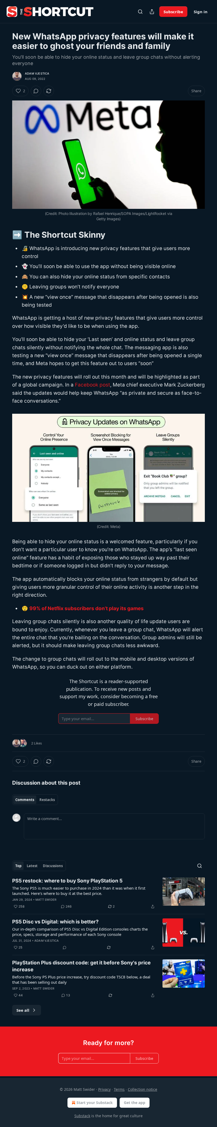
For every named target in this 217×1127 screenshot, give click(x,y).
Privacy (104, 1089)
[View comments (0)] (36, 91)
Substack (82, 1115)
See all (22, 1010)
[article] (108, 893)
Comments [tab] (24, 799)
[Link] (5, 234)
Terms (119, 1089)
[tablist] (35, 799)
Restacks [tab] (47, 799)
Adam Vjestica (37, 73)
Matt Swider (45, 899)
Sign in (200, 11)
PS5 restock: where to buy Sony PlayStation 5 (67, 881)
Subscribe (173, 11)
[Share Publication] (152, 11)
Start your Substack (94, 1102)
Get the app (134, 1102)
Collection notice (142, 1089)
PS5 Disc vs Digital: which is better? (55, 922)
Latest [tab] (32, 865)
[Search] (140, 11)
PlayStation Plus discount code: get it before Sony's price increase (81, 966)
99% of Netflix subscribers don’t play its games (86, 608)
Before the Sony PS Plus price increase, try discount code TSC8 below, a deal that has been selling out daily (81, 979)
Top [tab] (18, 865)
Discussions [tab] (53, 865)
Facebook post (92, 385)
